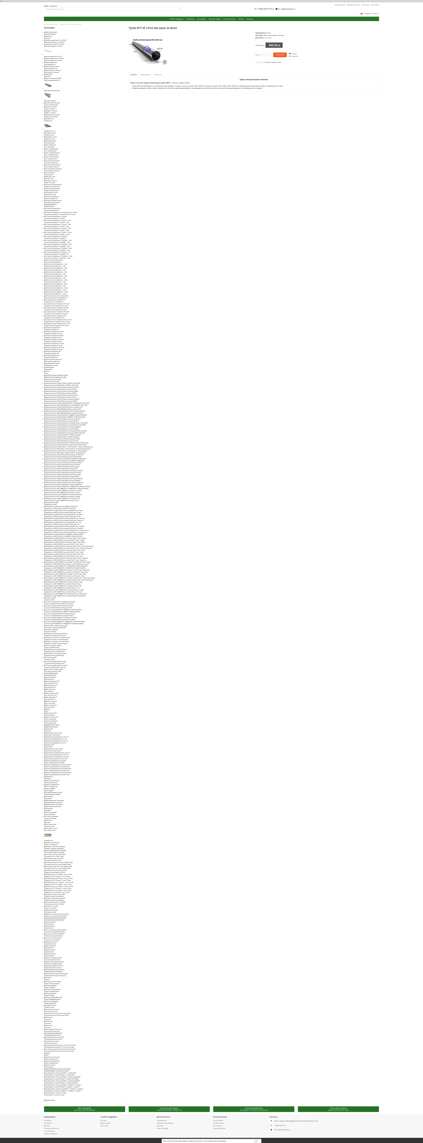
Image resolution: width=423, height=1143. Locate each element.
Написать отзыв (276, 62)
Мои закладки (217, 1126)
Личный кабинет (218, 1120)
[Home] (44, 24)
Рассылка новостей (219, 1128)
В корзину (280, 55)
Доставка (47, 1126)
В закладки (294, 54)
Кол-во (257, 55)
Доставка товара (215, 19)
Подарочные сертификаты (165, 1123)
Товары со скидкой (162, 1128)
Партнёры (160, 1126)
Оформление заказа (353, 5)
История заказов (218, 1123)
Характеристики (145, 74)
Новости (241, 19)
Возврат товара (105, 1123)
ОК (256, 1141)
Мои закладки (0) (340, 5)
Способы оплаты (229, 19)
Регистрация (375, 5)
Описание (133, 74)
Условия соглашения (50, 1134)
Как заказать (201, 19)
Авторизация (365, 5)
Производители (162, 1120)
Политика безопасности (51, 1128)
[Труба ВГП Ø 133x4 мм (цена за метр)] (190, 51)
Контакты (250, 19)
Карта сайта (104, 1126)
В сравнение (294, 56)
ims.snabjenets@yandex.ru (286, 9)
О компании (190, 19)
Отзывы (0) (157, 74)
